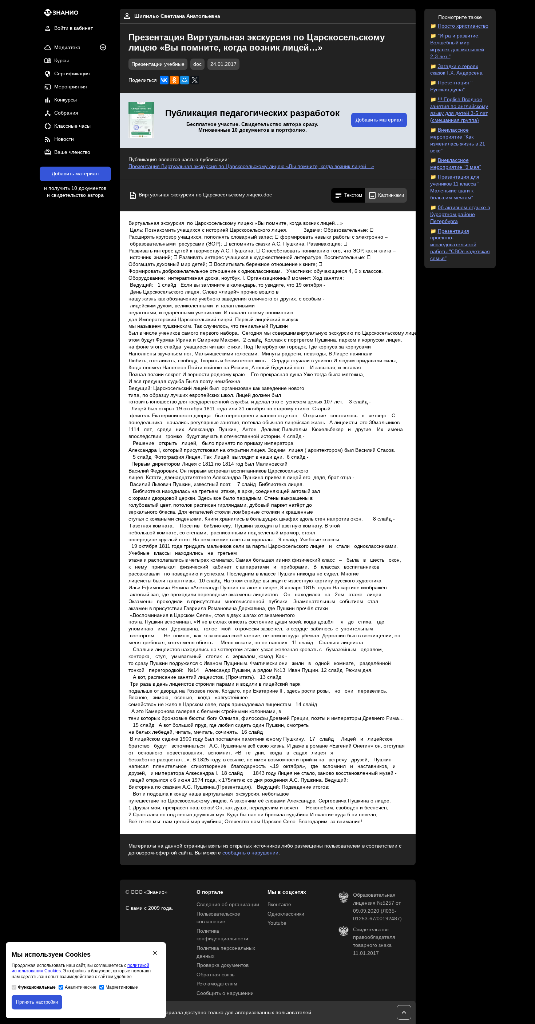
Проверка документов (223, 965)
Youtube (277, 923)
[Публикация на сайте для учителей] (141, 120)
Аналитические (80, 987)
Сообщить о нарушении (225, 993)
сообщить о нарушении (250, 853)
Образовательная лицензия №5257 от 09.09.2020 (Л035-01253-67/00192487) (377, 906)
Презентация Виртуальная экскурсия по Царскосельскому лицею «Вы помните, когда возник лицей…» (251, 166)
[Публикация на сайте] (105, 48)
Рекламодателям (217, 984)
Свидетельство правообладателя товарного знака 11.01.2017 (374, 941)
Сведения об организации (228, 904)
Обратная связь (215, 974)
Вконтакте (279, 904)
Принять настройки (37, 1002)
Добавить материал (75, 173)
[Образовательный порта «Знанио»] (59, 14)
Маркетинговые (122, 987)
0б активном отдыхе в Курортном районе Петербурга (460, 214)
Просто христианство (463, 26)
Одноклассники (286, 914)
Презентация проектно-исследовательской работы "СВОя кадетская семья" (460, 245)
